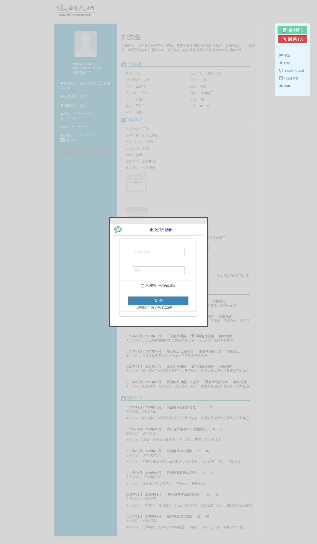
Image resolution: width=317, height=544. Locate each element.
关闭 (287, 86)
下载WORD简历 (294, 70)
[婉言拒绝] (292, 39)
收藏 (287, 63)
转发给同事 (291, 78)
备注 (287, 55)
